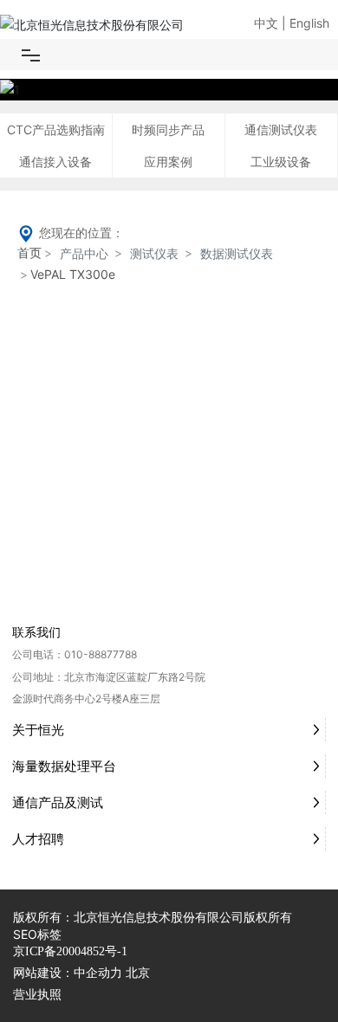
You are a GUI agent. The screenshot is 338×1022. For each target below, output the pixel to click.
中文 (266, 23)
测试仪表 (154, 253)
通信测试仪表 (280, 129)
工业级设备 (280, 161)
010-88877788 (100, 654)
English (309, 23)
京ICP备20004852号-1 (70, 951)
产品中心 (84, 253)
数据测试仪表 (236, 253)
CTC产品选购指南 (56, 129)
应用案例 (168, 161)
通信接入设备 (55, 161)
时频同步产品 (168, 129)
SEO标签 (37, 934)
